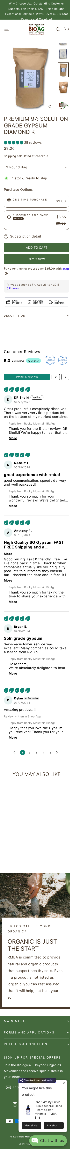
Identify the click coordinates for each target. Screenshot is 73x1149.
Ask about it (54, 1125)
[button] (14, 143)
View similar (31, 1125)
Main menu (15, 1021)
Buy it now (36, 259)
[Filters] (56, 377)
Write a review (27, 377)
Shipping (10, 156)
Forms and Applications (29, 1032)
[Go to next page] (58, 752)
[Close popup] (63, 1083)
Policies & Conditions (27, 1044)
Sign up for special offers (32, 1057)
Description (15, 315)
